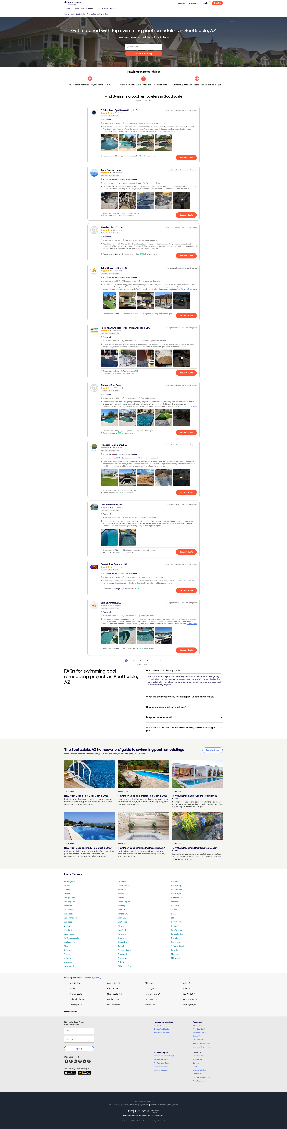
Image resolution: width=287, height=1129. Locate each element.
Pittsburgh (176, 894)
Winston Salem (124, 950)
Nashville (175, 906)
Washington (69, 934)
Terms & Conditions (157, 1115)
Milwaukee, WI (76, 994)
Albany (121, 926)
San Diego (68, 914)
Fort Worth (176, 922)
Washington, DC (190, 1005)
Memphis (175, 902)
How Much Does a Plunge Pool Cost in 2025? (141, 848)
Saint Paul (122, 910)
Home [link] (66, 14)
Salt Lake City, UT (153, 999)
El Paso (174, 918)
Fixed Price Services (162, 1033)
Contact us (197, 1074)
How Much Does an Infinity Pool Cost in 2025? (88, 848)
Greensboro (123, 942)
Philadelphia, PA (77, 999)
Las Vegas (122, 922)
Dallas (174, 914)
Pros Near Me (198, 1040)
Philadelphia (176, 890)
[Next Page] (167, 660)
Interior (67, 8)
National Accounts (161, 1070)
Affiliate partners (199, 1081)
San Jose (68, 922)
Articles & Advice (108, 8)
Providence (176, 898)
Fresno (67, 894)
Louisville (122, 881)
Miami (67, 946)
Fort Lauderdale (71, 938)
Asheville (122, 934)
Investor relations (199, 1070)
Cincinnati (122, 954)
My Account (197, 1025)
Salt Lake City (177, 934)
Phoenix (68, 885)
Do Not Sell (145, 1111)
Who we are (197, 1059)
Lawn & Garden (87, 8)
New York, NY (189, 994)
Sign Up (217, 3)
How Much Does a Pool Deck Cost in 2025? (86, 795)
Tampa (67, 954)
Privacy (130, 1111)
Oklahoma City (124, 966)
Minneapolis (123, 906)
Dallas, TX (187, 983)
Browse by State (92, 978)
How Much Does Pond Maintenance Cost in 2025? (194, 849)
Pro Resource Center (162, 1063)
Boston (121, 894)
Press (195, 1067)
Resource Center (199, 1033)
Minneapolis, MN (114, 994)
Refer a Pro (197, 1036)
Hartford (68, 930)
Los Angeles (69, 902)
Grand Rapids (124, 902)
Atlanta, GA (75, 983)
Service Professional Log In (164, 1056)
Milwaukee (176, 958)
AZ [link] (72, 14)
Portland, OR (113, 999)
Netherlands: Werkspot (158, 1105)
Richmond (175, 942)
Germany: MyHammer (129, 1105)
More (98, 8)
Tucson (67, 890)
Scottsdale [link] (80, 14)
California (137, 1111)
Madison (175, 954)
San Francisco (70, 918)
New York (122, 930)
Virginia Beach (177, 946)
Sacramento (70, 910)
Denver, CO (75, 988)
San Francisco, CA (115, 1005)
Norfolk (174, 938)
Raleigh (121, 946)
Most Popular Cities (73, 978)
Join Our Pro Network (162, 1059)
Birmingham (69, 881)
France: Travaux (114, 1105)
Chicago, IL (150, 983)
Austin (174, 910)
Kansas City (123, 914)
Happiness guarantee (201, 1077)
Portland (175, 881)
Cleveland (122, 958)
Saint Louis (122, 918)
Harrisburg (176, 885)
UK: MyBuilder (173, 1105)
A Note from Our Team (201, 1043)
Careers (196, 1063)
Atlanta (67, 958)
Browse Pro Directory (162, 1029)
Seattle (174, 950)
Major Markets (73, 874)
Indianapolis (69, 966)
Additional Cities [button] (70, 1012)
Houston (175, 926)
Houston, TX (112, 988)
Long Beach (69, 898)
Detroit (121, 898)
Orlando (68, 950)
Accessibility (154, 1111)
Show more (192, 289)
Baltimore (122, 890)
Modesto (68, 906)
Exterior (76, 8)
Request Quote (186, 157)
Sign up (79, 1048)
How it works (198, 1056)
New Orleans (123, 885)
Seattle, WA (150, 1005)
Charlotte (122, 938)
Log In (205, 3)
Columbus (122, 962)
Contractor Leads (161, 1067)
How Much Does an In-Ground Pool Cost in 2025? (194, 797)
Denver (67, 926)
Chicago (68, 962)
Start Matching (143, 53)
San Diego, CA (76, 1005)
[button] (109, 142)
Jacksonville (69, 942)
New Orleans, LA (152, 994)
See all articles (212, 750)
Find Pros (157, 1025)
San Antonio (176, 930)
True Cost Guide (199, 1029)
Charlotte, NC (113, 983)
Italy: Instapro (143, 1105)
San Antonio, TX (190, 999)
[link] (143, 113)
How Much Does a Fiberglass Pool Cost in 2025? (143, 795)
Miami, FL (187, 988)
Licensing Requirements (202, 1047)
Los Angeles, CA (152, 988)
